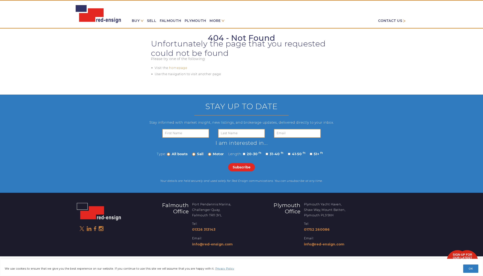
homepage (178, 68)
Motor (218, 154)
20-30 (254, 154)
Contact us (390, 21)
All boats (180, 154)
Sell (151, 21)
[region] (241, 267)
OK (471, 268)
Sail (200, 154)
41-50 (298, 154)
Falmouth (170, 21)
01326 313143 (203, 229)
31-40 (276, 154)
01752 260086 (317, 229)
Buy (136, 21)
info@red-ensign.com (212, 244)
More (215, 21)
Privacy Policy (224, 268)
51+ (318, 154)
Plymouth (195, 21)
